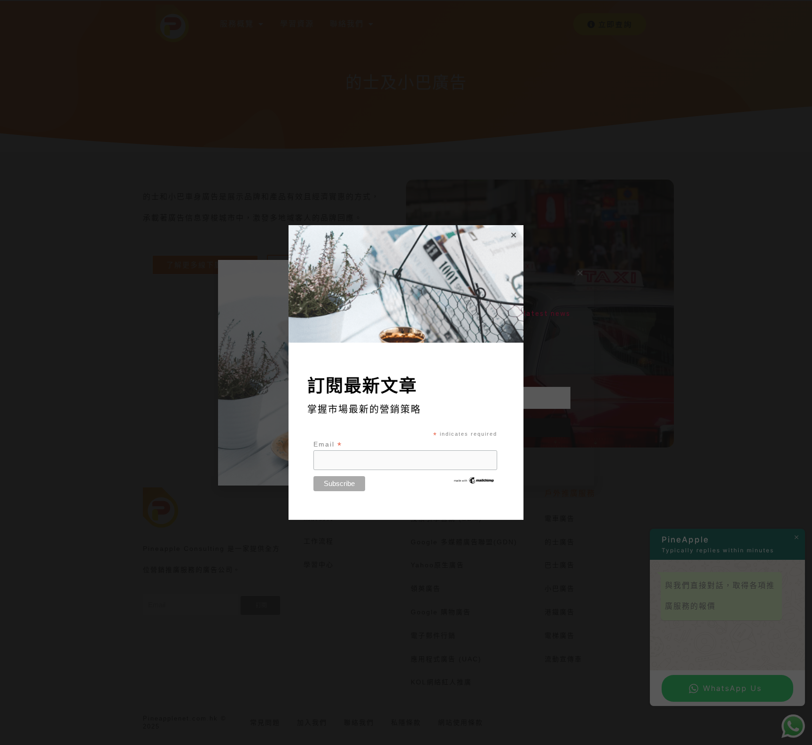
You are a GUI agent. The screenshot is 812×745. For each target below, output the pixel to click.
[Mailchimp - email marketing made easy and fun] (474, 480)
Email (327, 444)
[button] (513, 235)
